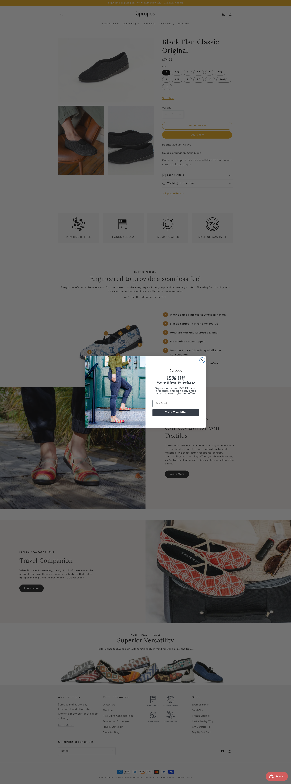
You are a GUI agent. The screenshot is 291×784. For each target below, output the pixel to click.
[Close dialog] (202, 360)
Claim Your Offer (176, 412)
